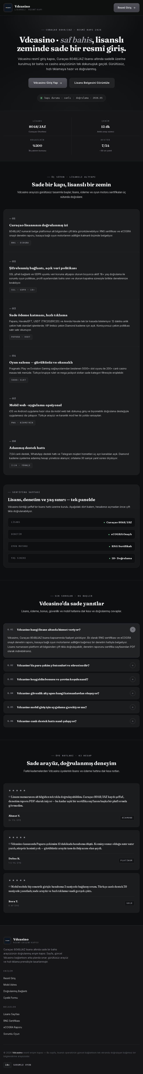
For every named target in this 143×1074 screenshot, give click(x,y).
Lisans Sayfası (11, 1014)
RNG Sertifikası (11, 1020)
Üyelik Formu (10, 997)
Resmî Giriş (127, 7)
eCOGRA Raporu (12, 1027)
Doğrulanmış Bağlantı (15, 991)
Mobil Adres (10, 984)
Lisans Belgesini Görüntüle (92, 82)
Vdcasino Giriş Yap (47, 82)
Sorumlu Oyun (11, 1034)
